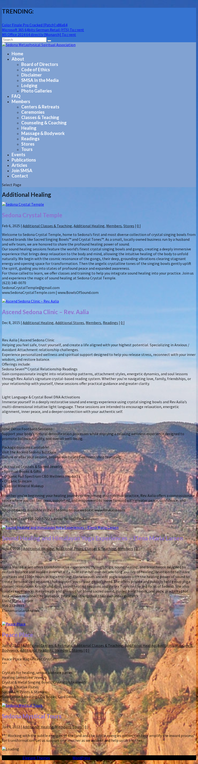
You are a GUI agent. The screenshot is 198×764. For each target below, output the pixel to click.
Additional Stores (69, 322)
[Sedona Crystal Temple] (23, 204)
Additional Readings (36, 650)
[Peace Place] (14, 624)
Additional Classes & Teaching (47, 225)
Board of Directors (39, 64)
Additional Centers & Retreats (47, 645)
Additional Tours (69, 548)
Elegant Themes (36, 757)
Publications (24, 160)
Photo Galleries (36, 90)
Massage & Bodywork (43, 133)
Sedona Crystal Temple (32, 215)
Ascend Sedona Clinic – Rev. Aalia (45, 311)
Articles (19, 165)
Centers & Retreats (40, 106)
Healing (28, 128)
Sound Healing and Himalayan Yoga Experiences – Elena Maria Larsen (92, 538)
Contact (20, 175)
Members (21, 101)
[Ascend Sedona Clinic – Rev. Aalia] (30, 301)
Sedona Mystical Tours (32, 716)
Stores (28, 144)
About (18, 59)
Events (18, 154)
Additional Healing (89, 225)
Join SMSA (22, 170)
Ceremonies (33, 112)
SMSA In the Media (40, 80)
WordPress (81, 757)
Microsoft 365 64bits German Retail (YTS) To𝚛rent (43, 29)
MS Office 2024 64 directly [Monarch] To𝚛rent (39, 34)
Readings (30, 138)
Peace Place (17, 634)
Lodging (29, 85)
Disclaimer (31, 75)
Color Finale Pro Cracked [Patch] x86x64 (34, 24)
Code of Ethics (35, 69)
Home (17, 53)
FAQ (16, 96)
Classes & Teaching (40, 117)
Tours (27, 149)
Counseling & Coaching (44, 122)
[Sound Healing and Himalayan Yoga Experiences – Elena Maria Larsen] (60, 527)
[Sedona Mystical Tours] (22, 705)
